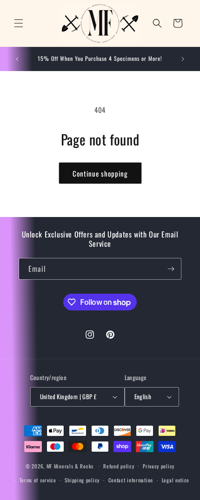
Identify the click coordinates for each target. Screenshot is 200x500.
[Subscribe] (170, 269)
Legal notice (175, 480)
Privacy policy (158, 466)
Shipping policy (82, 480)
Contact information (130, 480)
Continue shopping (100, 173)
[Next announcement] (183, 59)
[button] (18, 23)
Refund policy (118, 466)
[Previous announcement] (17, 59)
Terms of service (38, 480)
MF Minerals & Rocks (70, 465)
